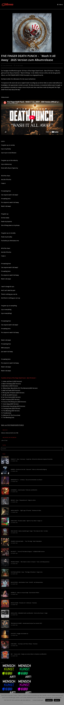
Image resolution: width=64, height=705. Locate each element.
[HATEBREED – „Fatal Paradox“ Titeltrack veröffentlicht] (5, 491)
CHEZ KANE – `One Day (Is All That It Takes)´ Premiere (24, 644)
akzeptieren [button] (49, 700)
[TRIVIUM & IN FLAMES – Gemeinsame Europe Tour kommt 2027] (5, 624)
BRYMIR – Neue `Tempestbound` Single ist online (23, 500)
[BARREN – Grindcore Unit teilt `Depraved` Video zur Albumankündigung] (5, 470)
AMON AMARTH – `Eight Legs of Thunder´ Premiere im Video (26, 510)
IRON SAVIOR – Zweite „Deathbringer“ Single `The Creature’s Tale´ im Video (29, 531)
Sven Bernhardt (7, 65)
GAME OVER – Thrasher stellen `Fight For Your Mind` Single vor (26, 520)
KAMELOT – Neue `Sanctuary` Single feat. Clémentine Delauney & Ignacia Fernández (32, 459)
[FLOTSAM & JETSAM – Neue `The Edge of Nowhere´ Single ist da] (5, 573)
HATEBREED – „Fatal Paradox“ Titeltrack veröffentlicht (24, 490)
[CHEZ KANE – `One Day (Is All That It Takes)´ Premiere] (5, 645)
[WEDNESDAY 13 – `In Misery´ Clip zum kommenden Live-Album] (5, 480)
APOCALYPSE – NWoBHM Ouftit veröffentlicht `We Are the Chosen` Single (29, 613)
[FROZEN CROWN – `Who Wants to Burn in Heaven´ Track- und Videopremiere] (5, 562)
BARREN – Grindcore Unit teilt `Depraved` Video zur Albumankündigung (29, 469)
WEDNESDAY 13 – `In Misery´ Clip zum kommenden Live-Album (26, 479)
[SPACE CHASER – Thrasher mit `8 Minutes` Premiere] (5, 603)
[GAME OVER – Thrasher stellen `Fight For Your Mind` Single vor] (5, 521)
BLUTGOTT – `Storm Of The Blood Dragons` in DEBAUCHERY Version (28, 551)
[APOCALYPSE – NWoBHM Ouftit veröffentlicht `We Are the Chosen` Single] (5, 614)
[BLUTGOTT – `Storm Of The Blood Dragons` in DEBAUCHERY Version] (5, 552)
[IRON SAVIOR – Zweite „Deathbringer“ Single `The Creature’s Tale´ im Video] (5, 532)
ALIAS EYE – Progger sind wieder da (19, 633)
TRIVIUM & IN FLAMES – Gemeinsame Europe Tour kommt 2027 (26, 623)
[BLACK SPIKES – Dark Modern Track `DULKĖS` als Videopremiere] (5, 583)
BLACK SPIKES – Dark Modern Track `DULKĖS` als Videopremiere (27, 582)
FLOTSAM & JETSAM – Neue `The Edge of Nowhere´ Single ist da (26, 572)
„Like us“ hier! (4, 440)
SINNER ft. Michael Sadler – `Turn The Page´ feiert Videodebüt (26, 541)
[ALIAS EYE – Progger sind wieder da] (5, 634)
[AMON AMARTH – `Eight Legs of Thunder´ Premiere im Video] (5, 511)
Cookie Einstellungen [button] (38, 700)
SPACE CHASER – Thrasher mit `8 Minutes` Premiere (24, 603)
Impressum (38, 703)
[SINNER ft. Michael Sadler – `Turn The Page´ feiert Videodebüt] (5, 542)
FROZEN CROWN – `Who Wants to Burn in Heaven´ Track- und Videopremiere (30, 561)
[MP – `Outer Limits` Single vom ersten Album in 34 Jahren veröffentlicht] (5, 655)
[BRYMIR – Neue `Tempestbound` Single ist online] (5, 501)
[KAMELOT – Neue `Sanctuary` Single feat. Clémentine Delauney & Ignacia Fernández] (5, 460)
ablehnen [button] (57, 700)
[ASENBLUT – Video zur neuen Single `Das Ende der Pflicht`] (5, 593)
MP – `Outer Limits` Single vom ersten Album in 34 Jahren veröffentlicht (29, 654)
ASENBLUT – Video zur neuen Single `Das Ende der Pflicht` (25, 592)
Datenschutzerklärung (29, 703)
